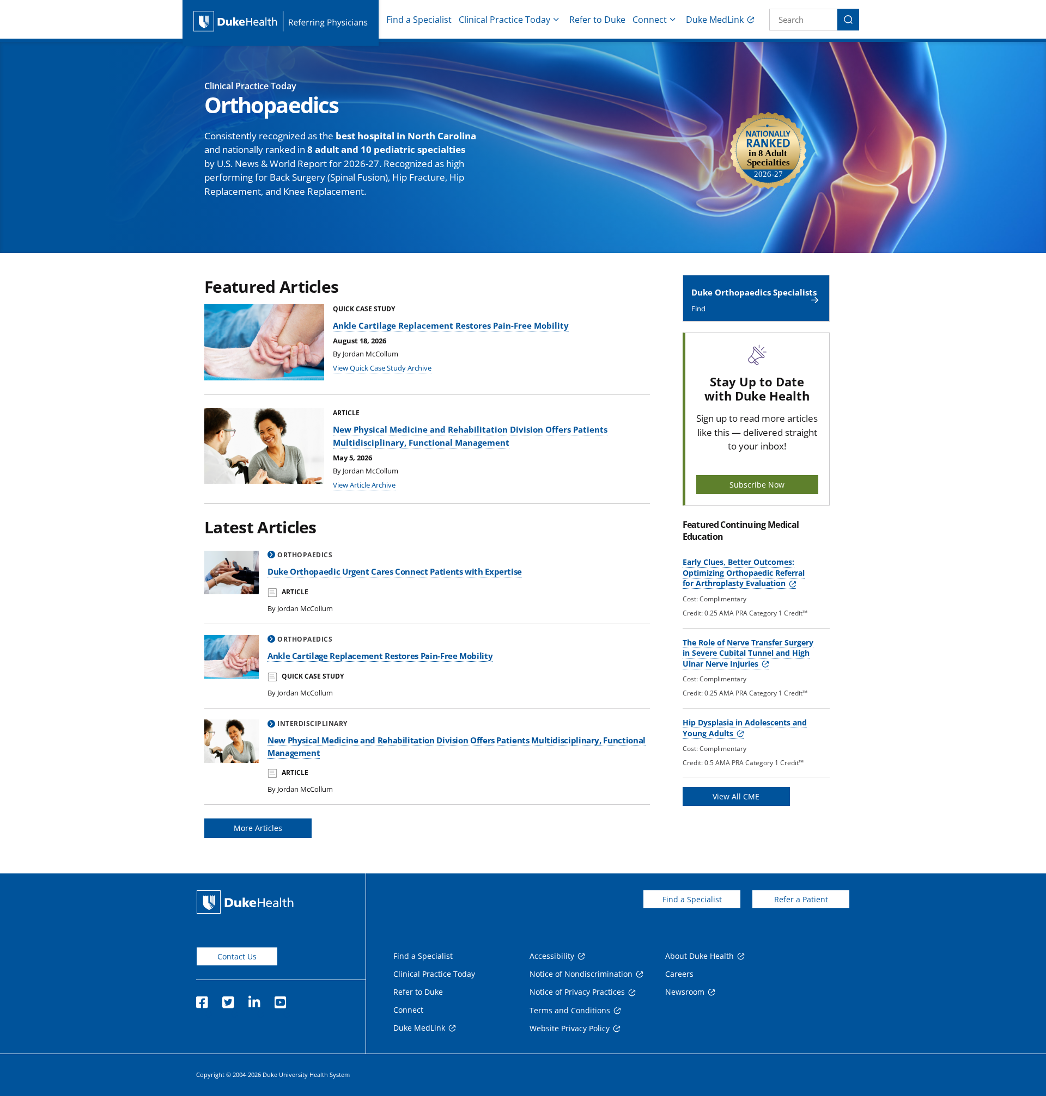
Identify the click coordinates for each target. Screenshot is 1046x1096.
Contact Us (237, 956)
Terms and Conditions (570, 1010)
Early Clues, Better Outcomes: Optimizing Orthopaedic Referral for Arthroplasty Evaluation (744, 572)
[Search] (848, 19)
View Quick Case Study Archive (382, 368)
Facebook (201, 999)
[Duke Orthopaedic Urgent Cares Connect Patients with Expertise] (231, 572)
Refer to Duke (597, 20)
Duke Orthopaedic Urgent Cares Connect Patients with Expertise (394, 571)
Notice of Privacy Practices (577, 992)
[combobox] (803, 19)
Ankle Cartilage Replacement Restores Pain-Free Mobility (451, 325)
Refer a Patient (801, 899)
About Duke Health (699, 956)
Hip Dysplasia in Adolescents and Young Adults (745, 727)
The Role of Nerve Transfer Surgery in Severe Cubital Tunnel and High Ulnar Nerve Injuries (748, 653)
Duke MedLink (715, 20)
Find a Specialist (419, 20)
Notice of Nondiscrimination (581, 974)
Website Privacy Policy (570, 1028)
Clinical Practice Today (504, 20)
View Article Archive (364, 485)
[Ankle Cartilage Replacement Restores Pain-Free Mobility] (231, 657)
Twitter (227, 999)
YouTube (280, 999)
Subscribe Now (756, 484)
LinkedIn (254, 999)
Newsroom (684, 992)
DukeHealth (245, 902)
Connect (650, 20)
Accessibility (552, 956)
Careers (679, 974)
